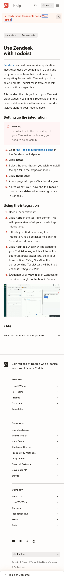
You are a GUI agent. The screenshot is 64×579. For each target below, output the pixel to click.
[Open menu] (57, 5)
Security (15, 562)
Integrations (10, 35)
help (17, 5)
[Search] (35, 5)
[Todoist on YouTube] (13, 541)
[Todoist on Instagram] (27, 541)
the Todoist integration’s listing (35, 149)
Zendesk (9, 65)
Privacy (25, 562)
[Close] (58, 16)
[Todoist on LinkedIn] (20, 541)
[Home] (6, 5)
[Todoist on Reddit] (34, 541)
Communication (29, 35)
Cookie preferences (47, 562)
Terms (33, 562)
